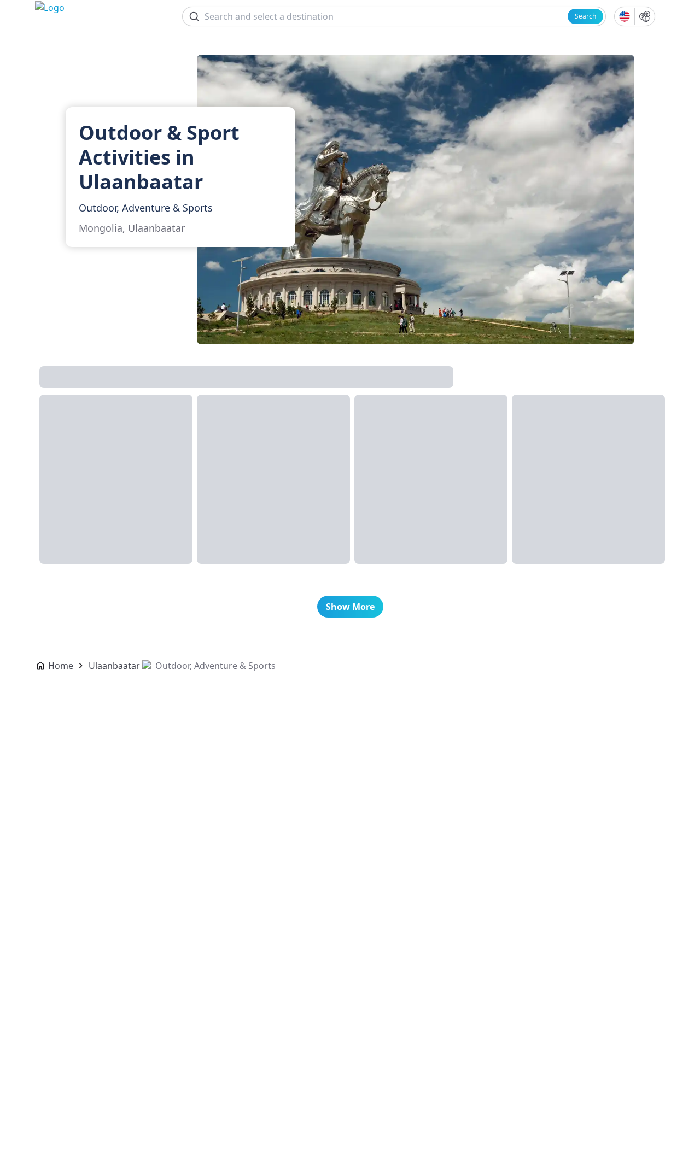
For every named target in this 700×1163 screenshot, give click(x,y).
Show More (350, 607)
